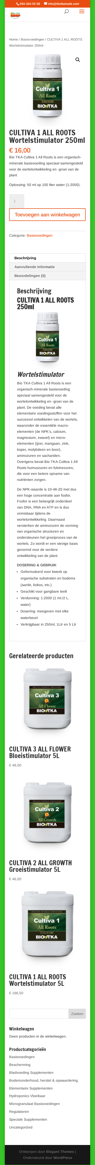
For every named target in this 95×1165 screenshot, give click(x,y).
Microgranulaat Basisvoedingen (34, 1104)
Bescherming (19, 1065)
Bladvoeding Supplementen (31, 1072)
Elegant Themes (60, 1152)
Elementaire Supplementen (31, 1088)
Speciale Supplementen (28, 1119)
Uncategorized (20, 1127)
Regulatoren (19, 1112)
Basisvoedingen (32, 39)
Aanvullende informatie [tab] (34, 267)
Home (13, 39)
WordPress (62, 1158)
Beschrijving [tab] (25, 258)
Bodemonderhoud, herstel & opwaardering (43, 1080)
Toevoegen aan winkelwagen (47, 214)
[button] (77, 59)
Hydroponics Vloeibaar (27, 1096)
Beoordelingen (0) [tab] (30, 276)
